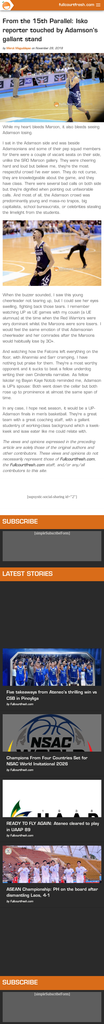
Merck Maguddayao (18, 48)
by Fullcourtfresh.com (20, 704)
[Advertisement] (52, 614)
